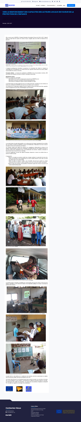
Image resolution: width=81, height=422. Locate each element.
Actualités (59, 5)
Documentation (51, 5)
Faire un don (71, 5)
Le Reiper (43, 5)
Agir (64, 5)
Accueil (38, 5)
